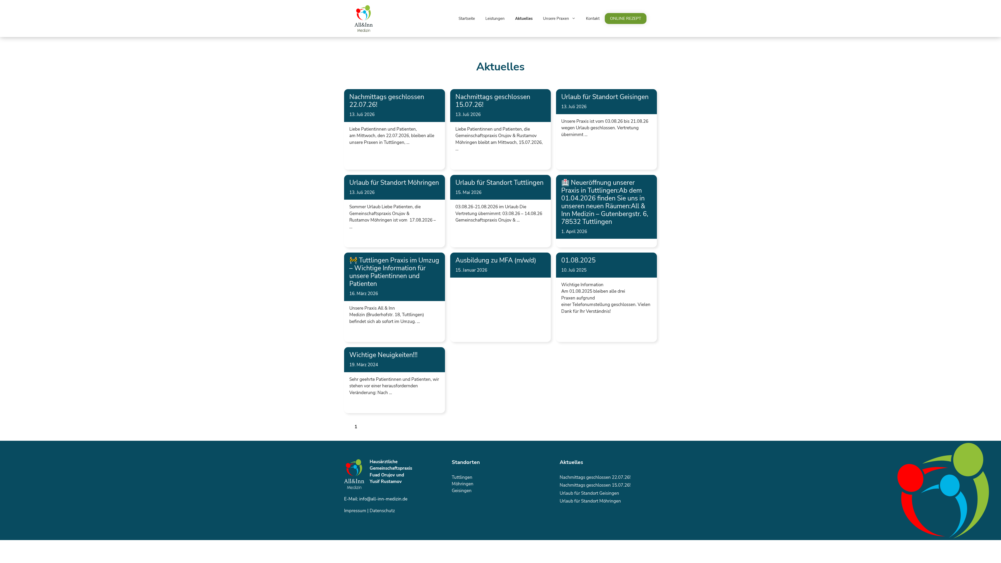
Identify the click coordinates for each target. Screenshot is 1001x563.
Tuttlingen (462, 477)
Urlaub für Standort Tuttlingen (499, 182)
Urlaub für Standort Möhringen (394, 182)
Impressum (355, 511)
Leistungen (495, 18)
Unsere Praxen (556, 18)
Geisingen (462, 491)
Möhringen (462, 484)
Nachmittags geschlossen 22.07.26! (386, 101)
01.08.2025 (578, 260)
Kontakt (593, 18)
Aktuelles (524, 18)
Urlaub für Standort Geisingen (605, 97)
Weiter (376, 427)
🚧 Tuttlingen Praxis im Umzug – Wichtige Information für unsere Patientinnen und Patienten (394, 272)
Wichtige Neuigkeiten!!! (383, 355)
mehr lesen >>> (364, 156)
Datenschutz (382, 511)
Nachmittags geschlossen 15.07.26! (492, 101)
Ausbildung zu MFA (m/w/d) (495, 260)
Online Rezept (625, 18)
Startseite (467, 18)
